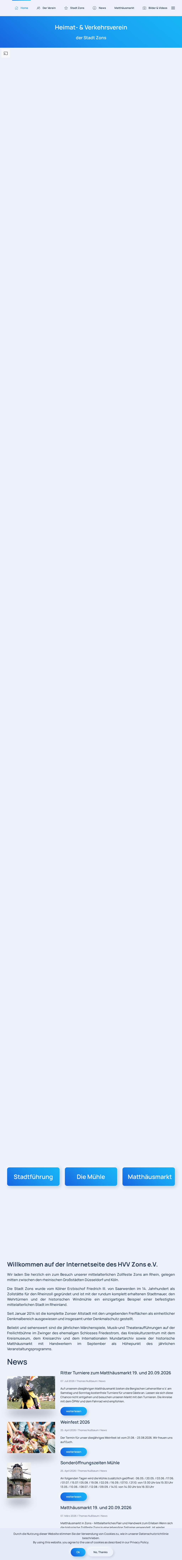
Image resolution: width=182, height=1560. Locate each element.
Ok (78, 1552)
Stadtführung (33, 1177)
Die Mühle (91, 1177)
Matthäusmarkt (124, 8)
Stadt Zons (77, 8)
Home (24, 8)
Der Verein (49, 8)
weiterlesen (73, 1411)
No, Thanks (100, 1552)
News (102, 8)
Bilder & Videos (158, 8)
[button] (173, 8)
